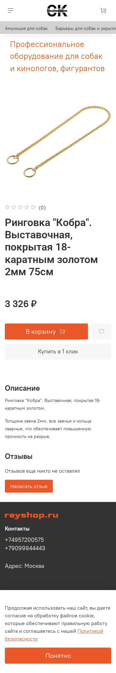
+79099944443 (25, 548)
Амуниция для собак (26, 28)
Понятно (58, 655)
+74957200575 (24, 539)
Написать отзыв (28, 486)
